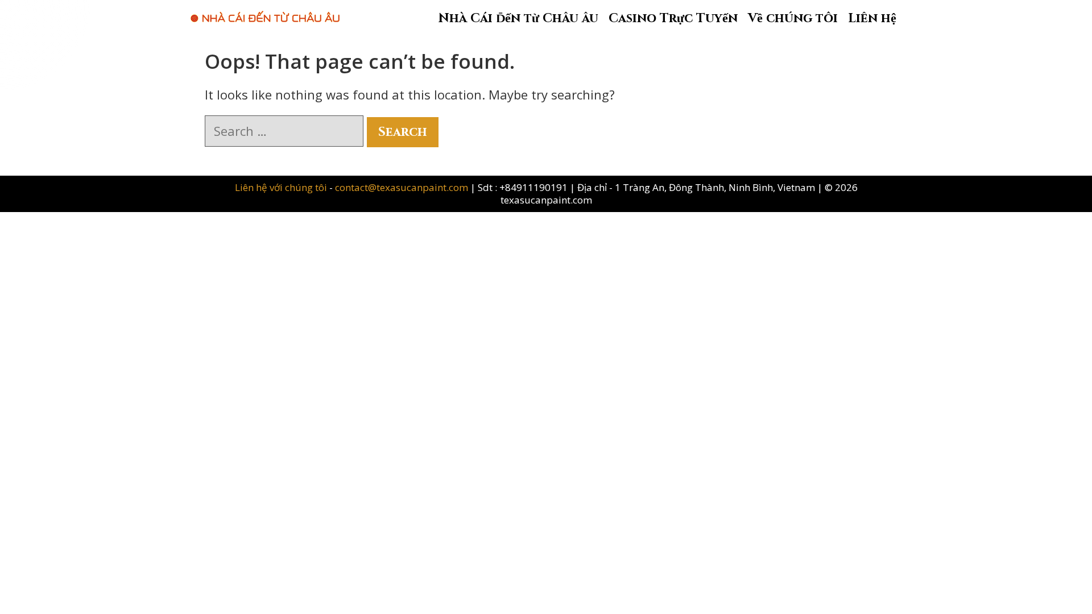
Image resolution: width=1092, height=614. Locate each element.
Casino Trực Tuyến (673, 18)
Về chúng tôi (793, 18)
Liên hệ (872, 18)
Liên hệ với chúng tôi (282, 187)
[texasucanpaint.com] (265, 10)
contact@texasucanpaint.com (401, 187)
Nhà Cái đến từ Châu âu (518, 18)
